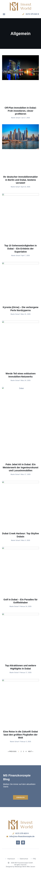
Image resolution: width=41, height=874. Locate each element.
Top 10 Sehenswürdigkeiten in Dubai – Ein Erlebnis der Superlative (20, 248)
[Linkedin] (23, 842)
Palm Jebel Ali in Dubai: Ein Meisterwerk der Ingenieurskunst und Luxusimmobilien (20, 467)
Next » (30, 751)
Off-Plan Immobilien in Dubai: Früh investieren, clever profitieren (20, 110)
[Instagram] (18, 842)
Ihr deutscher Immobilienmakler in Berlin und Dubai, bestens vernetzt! (20, 179)
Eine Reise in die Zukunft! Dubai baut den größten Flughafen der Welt (20, 734)
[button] (4, 14)
